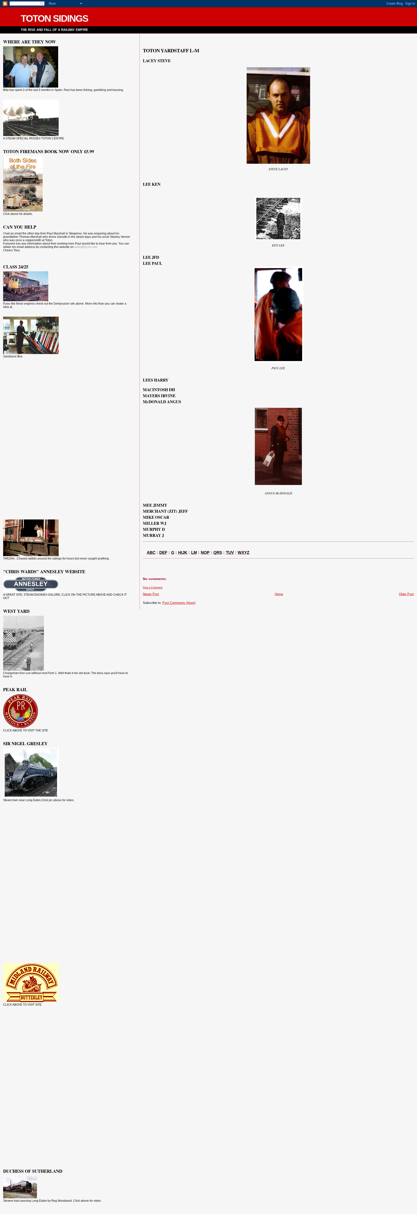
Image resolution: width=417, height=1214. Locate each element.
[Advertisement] (22, 438)
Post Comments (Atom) (178, 603)
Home (279, 594)
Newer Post (151, 594)
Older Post (406, 594)
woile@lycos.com (85, 247)
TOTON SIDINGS (54, 18)
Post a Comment (152, 587)
